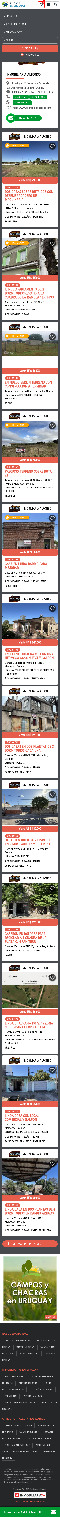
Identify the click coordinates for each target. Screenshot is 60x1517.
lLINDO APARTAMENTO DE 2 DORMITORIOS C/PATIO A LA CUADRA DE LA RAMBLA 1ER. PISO (29, 293)
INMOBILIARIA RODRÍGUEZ (29, 1383)
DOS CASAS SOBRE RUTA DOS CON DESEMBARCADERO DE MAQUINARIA (29, 196)
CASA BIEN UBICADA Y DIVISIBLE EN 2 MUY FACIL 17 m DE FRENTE (28, 842)
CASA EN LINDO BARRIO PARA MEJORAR (26, 566)
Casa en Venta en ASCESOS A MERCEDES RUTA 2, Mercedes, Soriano (27, 206)
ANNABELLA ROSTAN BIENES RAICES (20, 1403)
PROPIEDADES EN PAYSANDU (25, 1451)
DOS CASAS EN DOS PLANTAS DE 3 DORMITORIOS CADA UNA (29, 748)
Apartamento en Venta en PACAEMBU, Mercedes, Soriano (25, 303)
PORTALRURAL (11, 1396)
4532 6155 (20, 97)
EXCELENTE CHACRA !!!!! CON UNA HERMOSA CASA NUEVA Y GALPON (29, 656)
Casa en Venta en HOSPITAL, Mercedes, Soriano (26, 757)
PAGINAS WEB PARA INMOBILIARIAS (30, 1502)
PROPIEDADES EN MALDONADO (39, 1439)
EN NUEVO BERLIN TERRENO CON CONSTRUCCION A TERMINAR (28, 384)
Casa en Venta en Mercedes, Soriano (25, 572)
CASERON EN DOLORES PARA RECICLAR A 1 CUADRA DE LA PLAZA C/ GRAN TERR (25, 938)
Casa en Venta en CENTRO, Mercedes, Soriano (30, 946)
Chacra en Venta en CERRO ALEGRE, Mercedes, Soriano (24, 1033)
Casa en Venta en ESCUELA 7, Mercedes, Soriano (27, 850)
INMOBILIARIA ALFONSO (33, 1396)
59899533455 (22, 102)
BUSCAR (27, 48)
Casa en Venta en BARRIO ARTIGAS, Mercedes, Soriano (24, 1126)
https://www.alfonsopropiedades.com (32, 107)
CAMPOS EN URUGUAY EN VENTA (18, 1426)
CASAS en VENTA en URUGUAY (17, 1341)
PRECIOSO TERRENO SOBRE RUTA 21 (28, 473)
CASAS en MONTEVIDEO (29, 1354)
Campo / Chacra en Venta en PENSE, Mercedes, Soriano (24, 664)
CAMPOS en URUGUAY (25, 1347)
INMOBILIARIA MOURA (14, 1377)
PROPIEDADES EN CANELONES (17, 1445)
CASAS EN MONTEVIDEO (29, 1432)
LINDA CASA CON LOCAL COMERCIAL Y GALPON (22, 1118)
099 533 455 (38, 97)
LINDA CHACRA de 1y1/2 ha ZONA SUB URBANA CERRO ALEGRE (29, 1025)
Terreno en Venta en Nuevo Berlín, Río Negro (29, 391)
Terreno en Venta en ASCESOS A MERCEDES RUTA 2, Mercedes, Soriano (28, 481)
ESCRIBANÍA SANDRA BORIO (41, 1390)
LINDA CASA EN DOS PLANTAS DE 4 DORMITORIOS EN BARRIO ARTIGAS (30, 1211)
